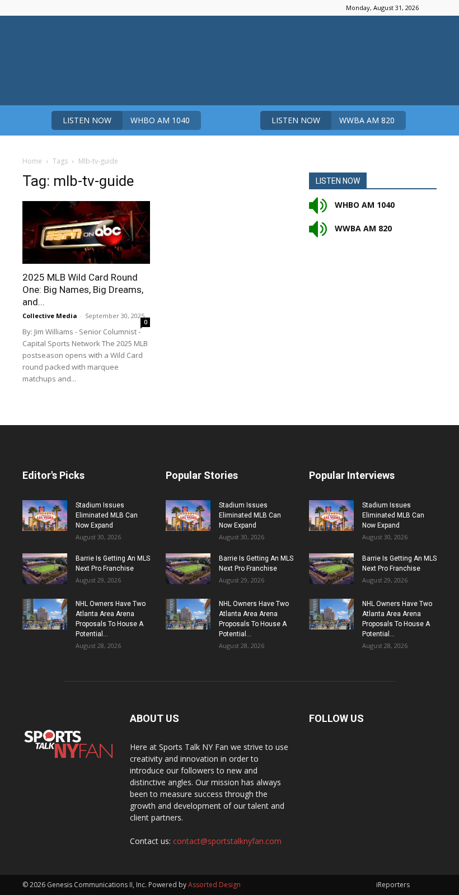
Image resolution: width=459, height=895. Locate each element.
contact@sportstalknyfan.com (227, 841)
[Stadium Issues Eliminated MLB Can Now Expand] (44, 515)
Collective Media (49, 315)
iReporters (393, 884)
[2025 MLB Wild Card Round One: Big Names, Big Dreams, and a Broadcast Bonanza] (86, 232)
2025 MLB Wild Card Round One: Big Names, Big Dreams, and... (82, 289)
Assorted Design (214, 884)
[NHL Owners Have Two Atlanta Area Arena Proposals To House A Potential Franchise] (44, 614)
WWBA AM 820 (333, 120)
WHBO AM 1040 (126, 120)
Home (32, 161)
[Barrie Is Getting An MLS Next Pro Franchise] (44, 568)
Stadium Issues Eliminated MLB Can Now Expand (107, 515)
